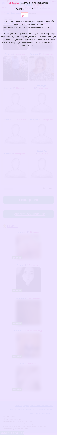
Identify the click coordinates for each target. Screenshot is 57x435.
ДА (24, 15)
